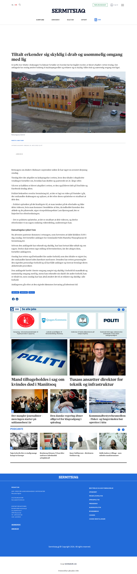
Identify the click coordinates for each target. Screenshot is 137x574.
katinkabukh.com (71, 564)
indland (15, 292)
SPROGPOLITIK (94, 500)
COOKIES (92, 515)
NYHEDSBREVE (94, 511)
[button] (118, 309)
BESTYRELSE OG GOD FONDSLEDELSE (101, 488)
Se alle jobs (29, 309)
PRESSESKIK (93, 503)
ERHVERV (56, 20)
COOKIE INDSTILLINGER (97, 519)
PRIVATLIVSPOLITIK (96, 496)
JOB (99, 20)
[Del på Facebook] (13, 299)
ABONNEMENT (16, 525)
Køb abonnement (100, 5)
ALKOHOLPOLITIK (95, 507)
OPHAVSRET (93, 492)
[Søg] (20, 5)
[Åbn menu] (121, 5)
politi (31, 292)
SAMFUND (40, 20)
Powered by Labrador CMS (68, 571)
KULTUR (70, 20)
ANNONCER (15, 529)
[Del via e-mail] (17, 299)
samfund (24, 292)
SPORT (84, 20)
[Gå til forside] (68, 11)
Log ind (116, 5)
